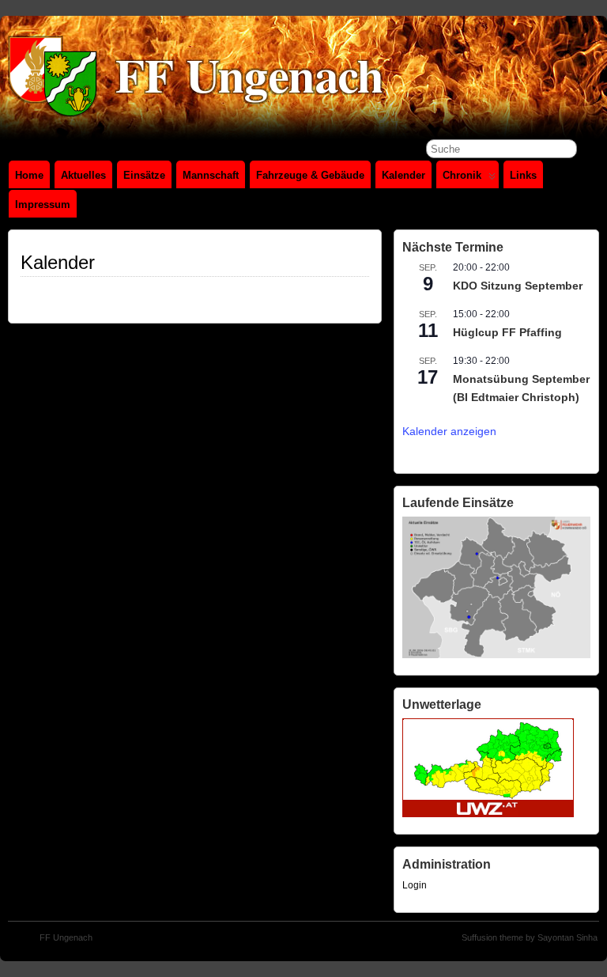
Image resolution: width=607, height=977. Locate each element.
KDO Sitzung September (517, 285)
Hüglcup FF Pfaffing (507, 332)
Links (523, 175)
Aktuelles (83, 175)
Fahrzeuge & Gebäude (310, 175)
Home (29, 175)
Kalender (403, 175)
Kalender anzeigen (449, 431)
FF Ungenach (66, 937)
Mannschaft (211, 175)
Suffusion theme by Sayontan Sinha (530, 937)
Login (414, 885)
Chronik (462, 175)
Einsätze (144, 175)
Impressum (42, 204)
